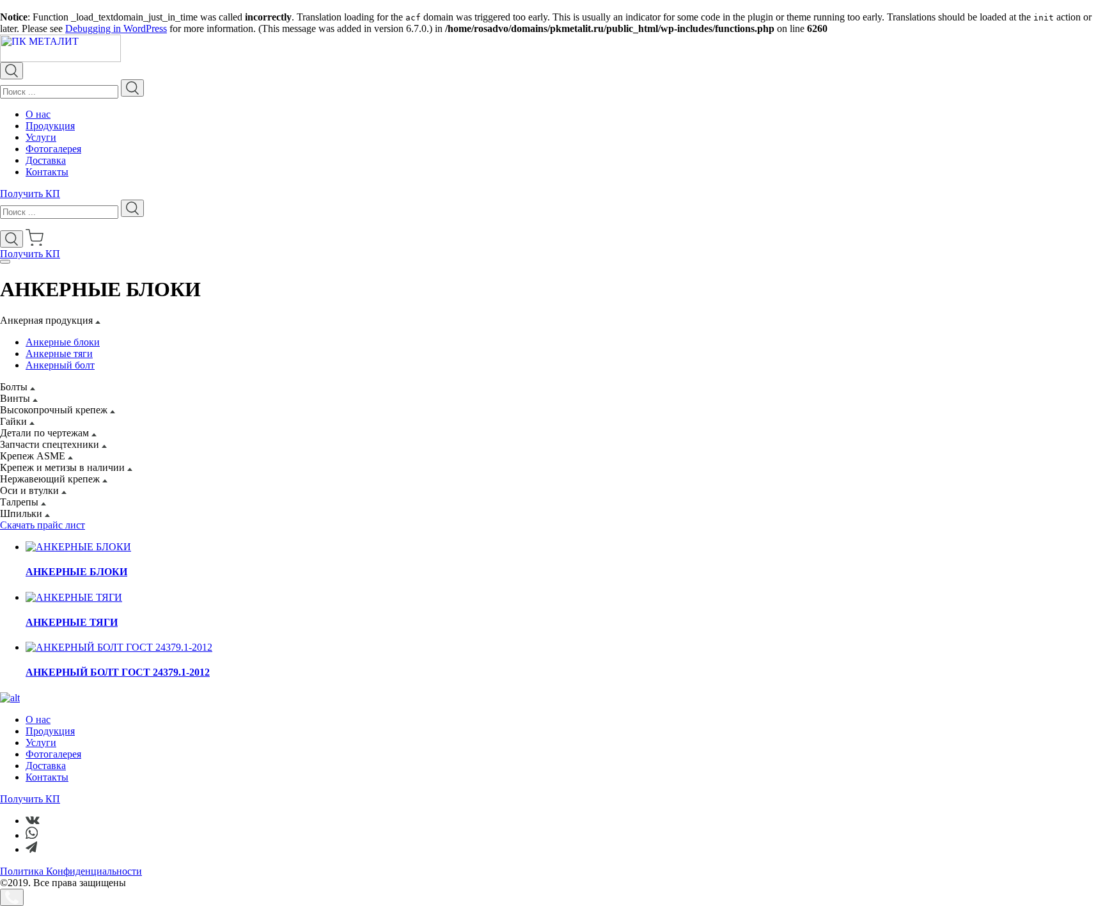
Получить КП (30, 193)
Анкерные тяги (59, 353)
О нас (38, 114)
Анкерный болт (60, 365)
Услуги (41, 137)
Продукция (50, 125)
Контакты (47, 171)
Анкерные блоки (63, 342)
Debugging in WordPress (116, 28)
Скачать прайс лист (42, 525)
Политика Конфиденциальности (71, 871)
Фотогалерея (53, 148)
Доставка (46, 160)
